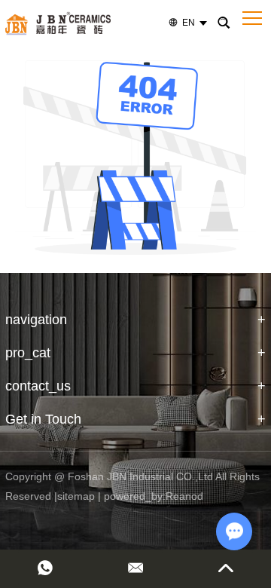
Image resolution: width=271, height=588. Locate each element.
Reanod (184, 496)
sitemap (76, 496)
